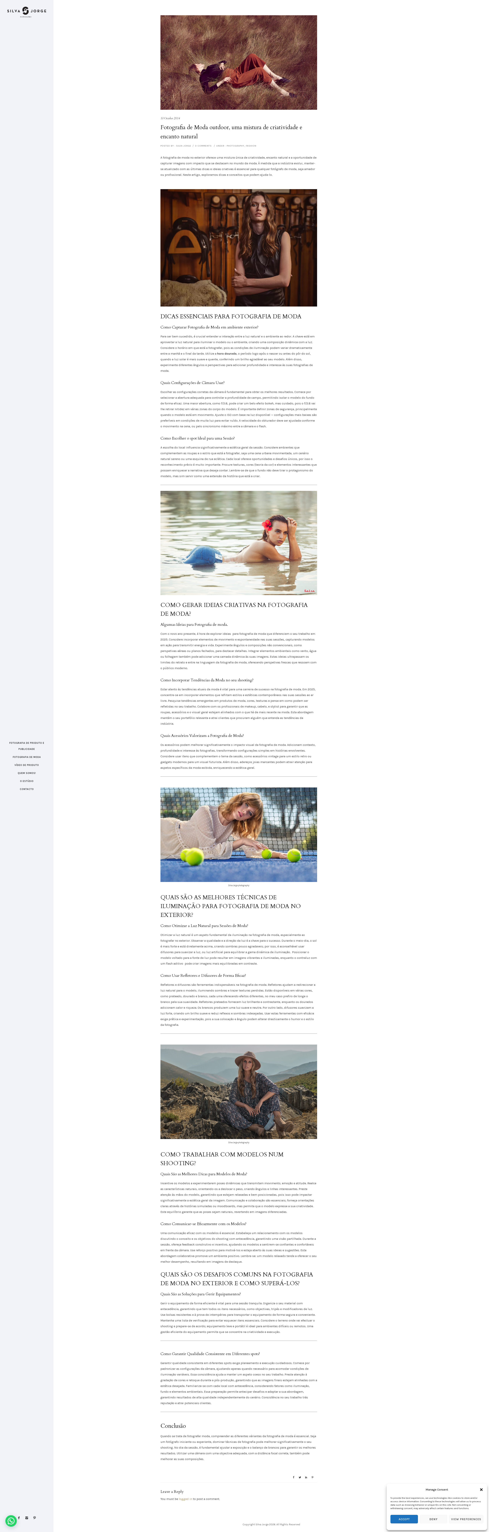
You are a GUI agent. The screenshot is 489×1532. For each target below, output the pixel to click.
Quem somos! (27, 773)
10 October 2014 (170, 118)
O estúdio (27, 781)
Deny (433, 1519)
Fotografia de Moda (27, 757)
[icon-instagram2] (27, 1518)
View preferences (466, 1519)
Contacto (27, 789)
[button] (481, 1490)
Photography (235, 145)
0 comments (203, 145)
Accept (404, 1519)
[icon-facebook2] (19, 1518)
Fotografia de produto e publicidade (26, 745)
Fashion (251, 145)
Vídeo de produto (27, 765)
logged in (185, 1499)
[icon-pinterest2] (34, 1518)
